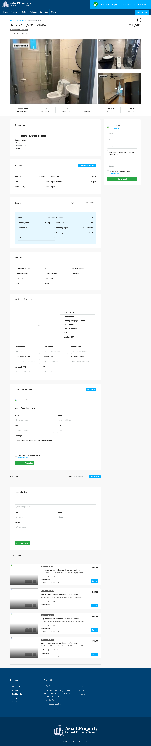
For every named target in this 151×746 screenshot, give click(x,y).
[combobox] (76, 430)
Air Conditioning (22, 273)
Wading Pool (76, 273)
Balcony (20, 278)
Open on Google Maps (88, 165)
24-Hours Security (23, 268)
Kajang (14, 698)
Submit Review (22, 543)
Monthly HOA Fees (22, 367)
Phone (59, 415)
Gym (46, 268)
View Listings (91, 389)
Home (5, 12)
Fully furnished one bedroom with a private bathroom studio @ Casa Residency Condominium (76, 619)
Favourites (82, 694)
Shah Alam (15, 701)
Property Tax (48, 357)
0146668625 (140, 4)
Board (81, 686)
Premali (45, 582)
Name (17, 415)
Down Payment (49, 346)
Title (16, 512)
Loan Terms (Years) (23, 357)
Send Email (122, 179)
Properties (14, 12)
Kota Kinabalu (17, 694)
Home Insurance (77, 357)
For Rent (14, 30)
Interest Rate (76, 346)
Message (18, 436)
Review (17, 522)
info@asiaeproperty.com (54, 704)
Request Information (24, 463)
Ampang (15, 690)
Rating (59, 512)
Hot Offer (23, 30)
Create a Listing (142, 12)
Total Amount (20, 346)
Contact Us (44, 12)
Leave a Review (94, 476)
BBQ (17, 283)
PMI (44, 367)
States (24, 12)
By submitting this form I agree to (30, 456)
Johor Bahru (16, 686)
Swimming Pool (78, 268)
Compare (82, 690)
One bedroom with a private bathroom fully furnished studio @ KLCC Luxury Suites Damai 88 (76, 643)
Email (17, 425)
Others (53, 12)
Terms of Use (23, 458)
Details (94, 581)
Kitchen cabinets (51, 273)
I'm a (59, 425)
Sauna (47, 283)
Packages (33, 12)
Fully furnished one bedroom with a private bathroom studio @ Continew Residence (73, 570)
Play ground (49, 278)
